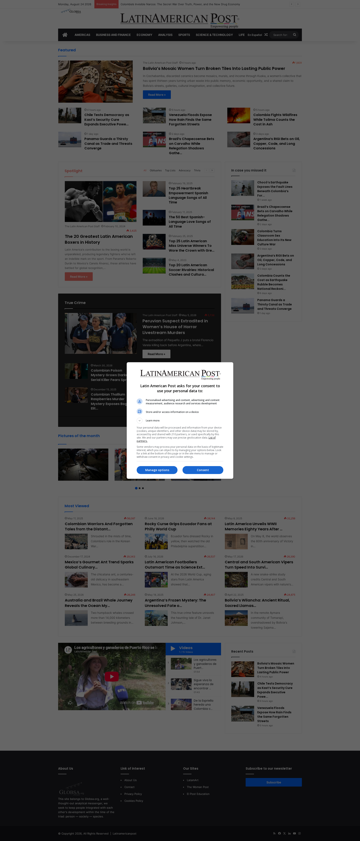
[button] (180, 421)
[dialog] (180, 420)
